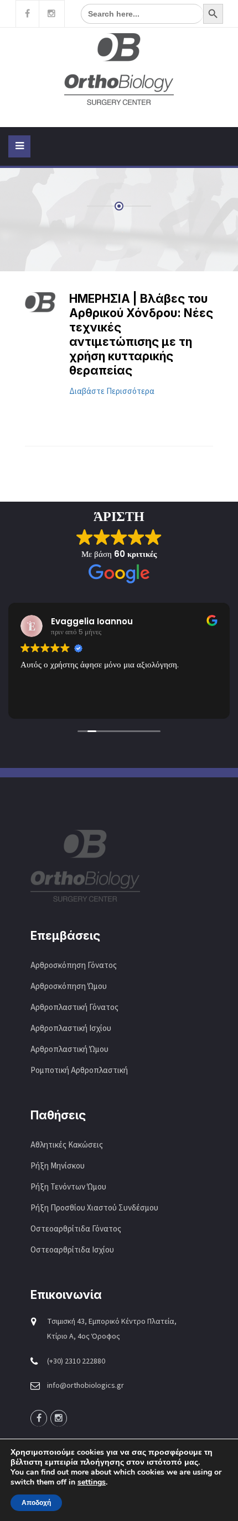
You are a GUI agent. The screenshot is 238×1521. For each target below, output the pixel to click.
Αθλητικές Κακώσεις (66, 1145)
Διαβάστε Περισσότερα (111, 391)
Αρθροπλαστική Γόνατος (74, 1007)
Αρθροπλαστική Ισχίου (71, 1028)
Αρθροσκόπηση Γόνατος (73, 965)
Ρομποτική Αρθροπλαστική (79, 1070)
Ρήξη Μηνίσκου (57, 1166)
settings (91, 1482)
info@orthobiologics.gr (85, 1385)
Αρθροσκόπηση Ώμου (68, 986)
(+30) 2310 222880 (76, 1361)
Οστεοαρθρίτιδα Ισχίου (72, 1250)
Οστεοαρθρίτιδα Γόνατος (75, 1229)
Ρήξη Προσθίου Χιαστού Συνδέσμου (94, 1208)
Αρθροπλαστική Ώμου (70, 1049)
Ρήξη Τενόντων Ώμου (68, 1187)
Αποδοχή (36, 1502)
